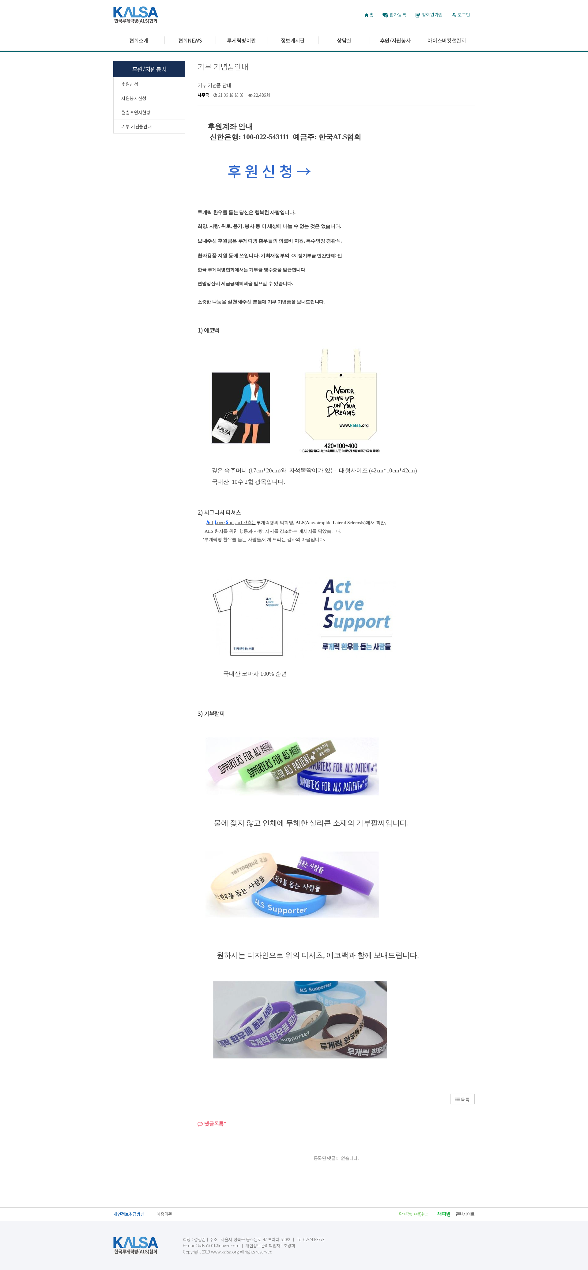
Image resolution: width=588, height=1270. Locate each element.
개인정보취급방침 (128, 1214)
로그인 (464, 14)
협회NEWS (190, 40)
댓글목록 (213, 1123)
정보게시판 (293, 40)
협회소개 (139, 40)
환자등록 (398, 14)
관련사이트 (465, 1214)
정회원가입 (432, 14)
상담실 (344, 40)
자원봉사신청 (133, 98)
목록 (464, 1099)
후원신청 (129, 84)
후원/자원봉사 (395, 40)
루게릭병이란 (241, 40)
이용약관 (164, 1214)
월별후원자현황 (136, 112)
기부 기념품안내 (136, 126)
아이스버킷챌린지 (447, 40)
